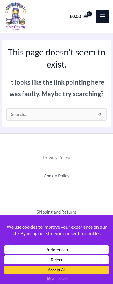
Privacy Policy (56, 157)
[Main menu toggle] (102, 16)
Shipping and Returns (57, 212)
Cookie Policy (57, 175)
